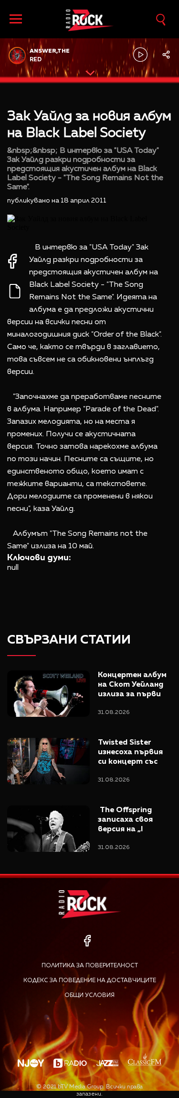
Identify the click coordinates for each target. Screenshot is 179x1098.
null (13, 568)
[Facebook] (87, 940)
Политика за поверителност (90, 966)
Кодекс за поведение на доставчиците (89, 981)
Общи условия (89, 995)
